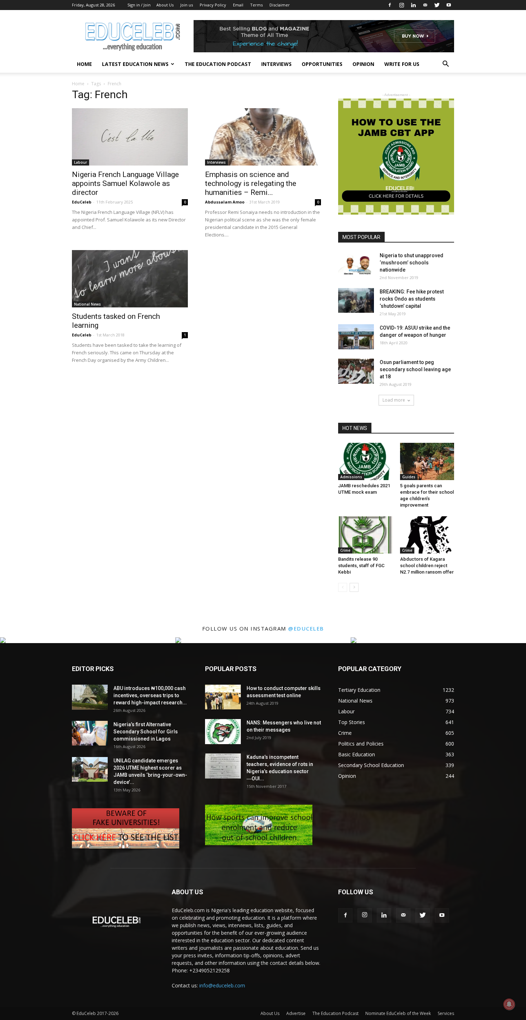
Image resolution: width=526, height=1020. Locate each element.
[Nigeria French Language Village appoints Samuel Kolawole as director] (130, 137)
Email (238, 5)
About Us (165, 5)
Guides (408, 476)
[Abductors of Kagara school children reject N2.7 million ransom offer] (427, 535)
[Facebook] (389, 5)
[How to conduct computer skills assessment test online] (223, 697)
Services (446, 1013)
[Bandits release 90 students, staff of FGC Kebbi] (365, 535)
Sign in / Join (139, 5)
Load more (394, 400)
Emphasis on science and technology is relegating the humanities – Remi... (250, 183)
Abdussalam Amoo (224, 202)
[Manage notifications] (509, 1004)
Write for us (401, 64)
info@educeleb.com (222, 985)
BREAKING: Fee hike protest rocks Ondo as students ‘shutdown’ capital (412, 299)
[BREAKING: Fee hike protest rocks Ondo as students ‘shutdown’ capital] (356, 300)
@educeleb (306, 628)
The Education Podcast (218, 64)
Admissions (351, 476)
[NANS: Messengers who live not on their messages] (223, 731)
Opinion (363, 64)
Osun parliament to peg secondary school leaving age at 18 (415, 369)
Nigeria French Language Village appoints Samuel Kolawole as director (125, 183)
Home (84, 64)
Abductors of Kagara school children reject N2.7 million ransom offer (427, 565)
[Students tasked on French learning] (130, 278)
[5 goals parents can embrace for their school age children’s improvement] (427, 461)
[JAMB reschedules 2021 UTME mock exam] (365, 461)
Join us (186, 5)
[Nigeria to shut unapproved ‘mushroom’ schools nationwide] (356, 264)
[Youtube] (448, 5)
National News (87, 304)
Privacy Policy (213, 5)
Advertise (296, 1013)
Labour (80, 162)
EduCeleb (81, 202)
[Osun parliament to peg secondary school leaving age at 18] (356, 371)
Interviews (276, 64)
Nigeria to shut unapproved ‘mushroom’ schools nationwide (411, 263)
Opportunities (322, 64)
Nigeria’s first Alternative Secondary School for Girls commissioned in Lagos (145, 732)
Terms (256, 5)
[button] (445, 64)
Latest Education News (135, 64)
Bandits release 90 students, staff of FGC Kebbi (361, 565)
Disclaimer (279, 5)
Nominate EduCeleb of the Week (398, 1013)
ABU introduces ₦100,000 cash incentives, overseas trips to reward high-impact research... (150, 695)
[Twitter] (437, 5)
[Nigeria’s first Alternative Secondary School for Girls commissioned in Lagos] (90, 733)
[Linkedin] (413, 5)
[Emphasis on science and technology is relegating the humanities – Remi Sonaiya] (263, 137)
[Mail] (425, 5)
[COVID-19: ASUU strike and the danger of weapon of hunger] (356, 336)
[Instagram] (401, 5)
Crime (345, 550)
